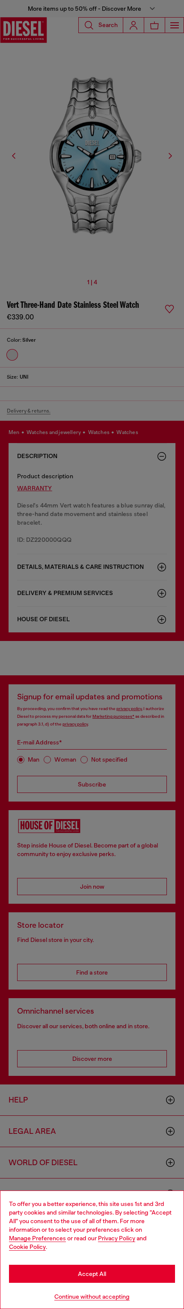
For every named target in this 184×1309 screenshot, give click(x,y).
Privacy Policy (116, 1238)
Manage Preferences (37, 1238)
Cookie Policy (27, 1246)
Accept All (92, 1273)
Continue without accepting (92, 1296)
